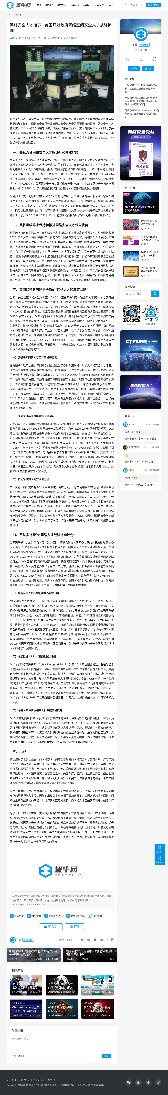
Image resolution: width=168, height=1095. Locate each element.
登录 (133, 5)
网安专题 (61, 5)
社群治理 (99, 5)
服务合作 (52, 1079)
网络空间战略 (78, 915)
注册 (141, 5)
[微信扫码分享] (82, 940)
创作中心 (154, 5)
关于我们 (11, 1079)
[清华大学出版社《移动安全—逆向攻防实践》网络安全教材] (131, 240)
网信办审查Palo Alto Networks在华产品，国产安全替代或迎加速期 (142, 113)
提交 (107, 1056)
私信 (150, 68)
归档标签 (38, 1079)
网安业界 (49, 5)
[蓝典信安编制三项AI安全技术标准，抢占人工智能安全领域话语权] (131, 271)
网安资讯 (55, 38)
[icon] (128, 1082)
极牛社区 (75, 5)
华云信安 (19, 915)
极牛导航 (87, 5)
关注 (135, 68)
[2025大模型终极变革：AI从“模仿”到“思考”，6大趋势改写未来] (131, 256)
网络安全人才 (56, 915)
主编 (12, 38)
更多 (111, 5)
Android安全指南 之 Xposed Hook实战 (149, 484)
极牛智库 (36, 915)
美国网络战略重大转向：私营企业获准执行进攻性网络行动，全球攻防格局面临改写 (141, 101)
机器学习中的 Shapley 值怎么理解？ (147, 438)
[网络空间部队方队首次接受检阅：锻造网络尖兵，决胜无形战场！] (131, 224)
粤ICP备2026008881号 (91, 1085)
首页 (39, 5)
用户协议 (25, 1079)
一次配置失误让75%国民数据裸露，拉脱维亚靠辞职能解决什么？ (141, 88)
